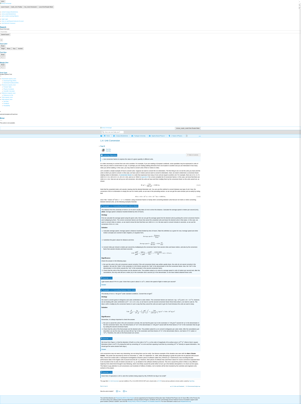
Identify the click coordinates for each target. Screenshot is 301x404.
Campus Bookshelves (122, 136)
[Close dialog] (1, 120)
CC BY (160, 381)
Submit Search (5, 34)
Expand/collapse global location (200, 135)
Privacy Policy (132, 401)
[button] (6, 103)
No (126, 391)
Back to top (103, 386)
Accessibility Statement (154, 401)
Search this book (4, 29)
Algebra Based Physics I (158, 136)
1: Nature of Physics (177, 136)
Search (103, 132)
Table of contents (193, 155)
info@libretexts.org (185, 401)
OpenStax (108, 149)
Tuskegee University (140, 136)
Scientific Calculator (9, 91)
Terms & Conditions (141, 401)
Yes (119, 391)
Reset (2, 46)
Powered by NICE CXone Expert (125, 398)
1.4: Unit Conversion (113, 381)
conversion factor (126, 175)
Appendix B (144, 177)
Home (108, 136)
